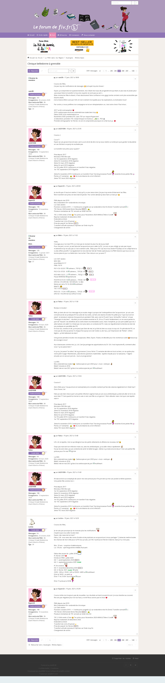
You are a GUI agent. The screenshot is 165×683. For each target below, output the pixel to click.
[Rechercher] (133, 3)
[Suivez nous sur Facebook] (126, 665)
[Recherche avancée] (136, 3)
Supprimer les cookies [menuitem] (122, 658)
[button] (100, 71)
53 (37, 533)
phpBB (41, 671)
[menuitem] (62, 35)
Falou (30, 316)
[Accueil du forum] (82, 19)
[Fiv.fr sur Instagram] (131, 665)
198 (38, 207)
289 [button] (127, 71)
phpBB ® (53, 665)
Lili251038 (32, 143)
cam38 (30, 91)
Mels (30, 244)
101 (38, 98)
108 (38, 150)
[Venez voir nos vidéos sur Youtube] (135, 665)
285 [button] (111, 71)
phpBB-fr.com (53, 674)
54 (37, 322)
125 (38, 250)
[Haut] (136, 124)
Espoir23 (31, 200)
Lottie (30, 527)
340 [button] (133, 71)
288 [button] (123, 71)
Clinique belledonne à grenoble (44, 63)
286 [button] (115, 71)
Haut (136, 658)
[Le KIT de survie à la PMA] (82, 53)
